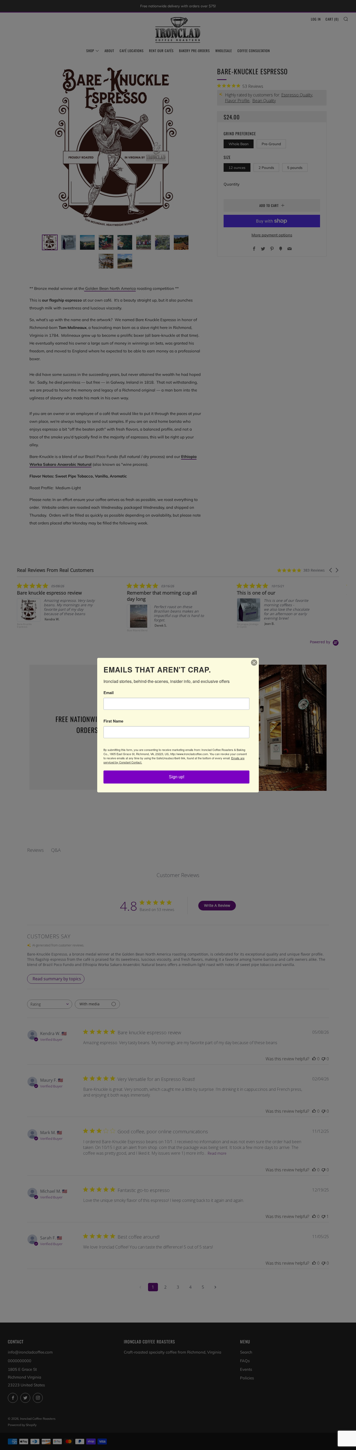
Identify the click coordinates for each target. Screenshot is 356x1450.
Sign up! (176, 777)
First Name (113, 721)
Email (108, 693)
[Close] (254, 662)
